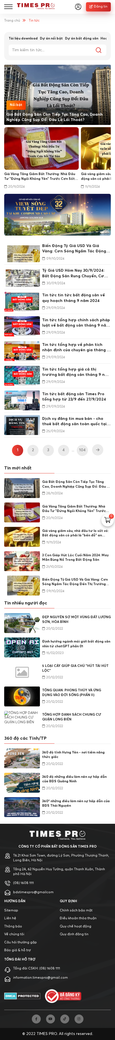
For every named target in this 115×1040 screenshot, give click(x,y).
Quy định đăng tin (74, 934)
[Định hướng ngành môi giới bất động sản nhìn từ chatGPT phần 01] (22, 647)
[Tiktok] (64, 1019)
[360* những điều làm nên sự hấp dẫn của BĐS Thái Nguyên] (22, 807)
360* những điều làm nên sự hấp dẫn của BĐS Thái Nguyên (76, 804)
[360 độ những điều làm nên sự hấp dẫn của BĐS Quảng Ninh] (22, 783)
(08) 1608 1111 (23, 883)
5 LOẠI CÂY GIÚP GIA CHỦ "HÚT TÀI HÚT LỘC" (75, 668)
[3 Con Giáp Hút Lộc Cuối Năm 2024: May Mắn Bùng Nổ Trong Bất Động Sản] (22, 561)
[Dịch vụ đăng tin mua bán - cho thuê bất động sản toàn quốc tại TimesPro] (22, 425)
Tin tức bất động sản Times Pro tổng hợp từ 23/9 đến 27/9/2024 (74, 396)
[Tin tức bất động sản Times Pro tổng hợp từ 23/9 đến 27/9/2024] (22, 400)
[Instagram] (79, 1019)
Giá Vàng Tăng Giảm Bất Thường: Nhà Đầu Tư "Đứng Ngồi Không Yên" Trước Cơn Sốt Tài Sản (39, 177)
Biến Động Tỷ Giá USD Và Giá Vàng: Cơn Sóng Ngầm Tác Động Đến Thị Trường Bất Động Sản (74, 249)
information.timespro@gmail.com (40, 977)
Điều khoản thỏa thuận (78, 918)
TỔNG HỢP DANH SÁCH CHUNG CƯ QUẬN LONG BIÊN (71, 717)
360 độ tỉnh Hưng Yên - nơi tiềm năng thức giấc (73, 755)
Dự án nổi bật (51, 38)
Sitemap (11, 910)
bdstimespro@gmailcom (33, 892)
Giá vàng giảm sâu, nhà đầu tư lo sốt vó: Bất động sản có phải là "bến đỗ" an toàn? (75, 533)
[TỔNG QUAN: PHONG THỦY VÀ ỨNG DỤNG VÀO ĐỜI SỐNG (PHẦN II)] (22, 696)
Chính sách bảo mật (76, 910)
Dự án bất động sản (81, 38)
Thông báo (13, 926)
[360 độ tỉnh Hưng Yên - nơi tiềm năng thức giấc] (22, 758)
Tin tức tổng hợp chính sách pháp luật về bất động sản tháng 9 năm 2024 (76, 323)
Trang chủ (12, 20)
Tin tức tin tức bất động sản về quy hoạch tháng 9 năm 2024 (73, 298)
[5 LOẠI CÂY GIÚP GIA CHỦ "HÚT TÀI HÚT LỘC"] (22, 672)
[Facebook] (36, 1019)
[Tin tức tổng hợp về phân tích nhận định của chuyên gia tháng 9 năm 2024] (22, 351)
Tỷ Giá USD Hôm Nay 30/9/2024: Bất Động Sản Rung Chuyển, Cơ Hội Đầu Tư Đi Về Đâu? (73, 274)
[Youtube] (50, 1019)
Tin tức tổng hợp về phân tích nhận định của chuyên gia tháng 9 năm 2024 (75, 348)
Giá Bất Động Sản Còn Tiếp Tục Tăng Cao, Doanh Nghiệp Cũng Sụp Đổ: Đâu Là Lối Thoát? (54, 117)
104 (82, 450)
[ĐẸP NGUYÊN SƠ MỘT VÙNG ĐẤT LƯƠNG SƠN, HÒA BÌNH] (22, 623)
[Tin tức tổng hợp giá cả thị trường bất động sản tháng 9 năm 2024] (22, 376)
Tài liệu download (23, 38)
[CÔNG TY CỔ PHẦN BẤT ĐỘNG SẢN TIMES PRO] (36, 6)
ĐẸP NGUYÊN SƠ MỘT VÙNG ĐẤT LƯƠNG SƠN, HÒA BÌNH (76, 620)
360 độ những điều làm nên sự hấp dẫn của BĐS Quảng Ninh (74, 779)
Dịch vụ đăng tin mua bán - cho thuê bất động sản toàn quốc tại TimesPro (74, 422)
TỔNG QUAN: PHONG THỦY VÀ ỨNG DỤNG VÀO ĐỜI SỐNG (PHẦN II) (71, 693)
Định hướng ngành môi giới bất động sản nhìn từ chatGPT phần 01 (76, 644)
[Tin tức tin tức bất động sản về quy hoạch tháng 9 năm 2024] (22, 301)
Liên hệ (10, 918)
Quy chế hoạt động (75, 926)
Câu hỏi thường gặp (20, 942)
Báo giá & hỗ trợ (17, 950)
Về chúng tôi (14, 934)
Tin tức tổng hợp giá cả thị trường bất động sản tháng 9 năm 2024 (76, 372)
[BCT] (63, 996)
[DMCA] (22, 996)
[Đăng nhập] (78, 6)
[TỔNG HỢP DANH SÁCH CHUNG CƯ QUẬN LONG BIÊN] (22, 721)
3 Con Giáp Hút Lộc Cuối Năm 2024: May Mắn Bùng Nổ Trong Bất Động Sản (75, 558)
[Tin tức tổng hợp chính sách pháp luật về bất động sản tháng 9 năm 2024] (22, 326)
